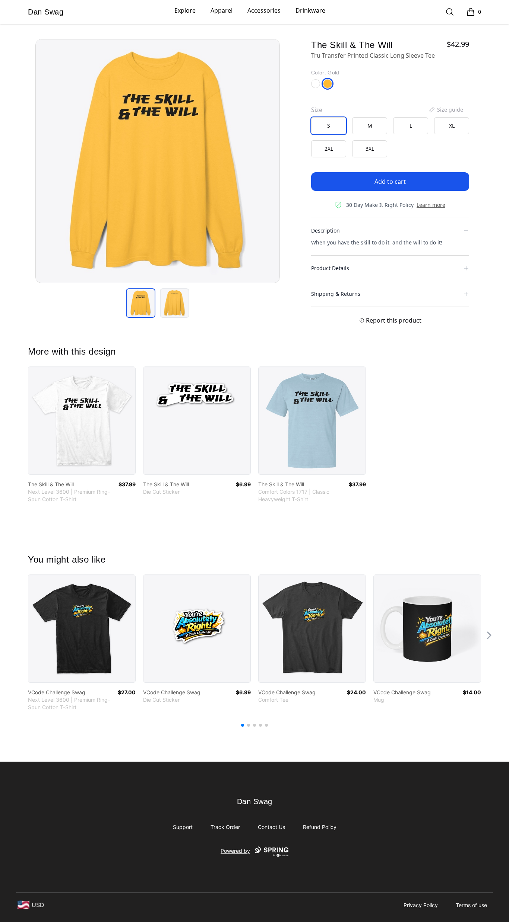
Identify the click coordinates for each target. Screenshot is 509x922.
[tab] (141, 303)
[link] (81, 420)
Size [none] (316, 110)
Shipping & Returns (335, 293)
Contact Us (271, 827)
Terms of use (471, 905)
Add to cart (390, 181)
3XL (370, 148)
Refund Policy (319, 827)
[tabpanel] (157, 161)
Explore (185, 10)
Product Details (330, 268)
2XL (329, 148)
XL (452, 125)
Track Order (225, 827)
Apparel (222, 10)
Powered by (235, 851)
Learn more (431, 204)
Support (183, 827)
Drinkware (310, 10)
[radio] (328, 125)
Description (325, 230)
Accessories (264, 10)
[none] (445, 109)
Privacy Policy (421, 905)
